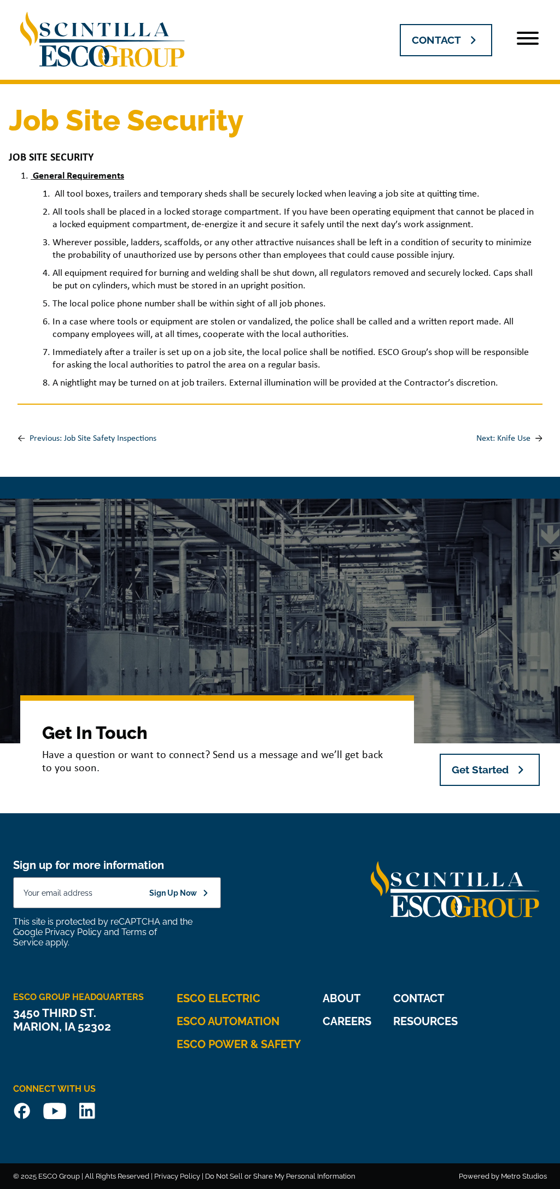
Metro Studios (524, 1176)
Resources (425, 1021)
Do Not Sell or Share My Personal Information (280, 1176)
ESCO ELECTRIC (218, 998)
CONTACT (436, 40)
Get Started (480, 770)
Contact (418, 998)
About (341, 998)
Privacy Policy (73, 932)
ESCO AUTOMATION (228, 1021)
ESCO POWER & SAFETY (239, 1044)
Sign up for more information (88, 865)
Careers (347, 1021)
